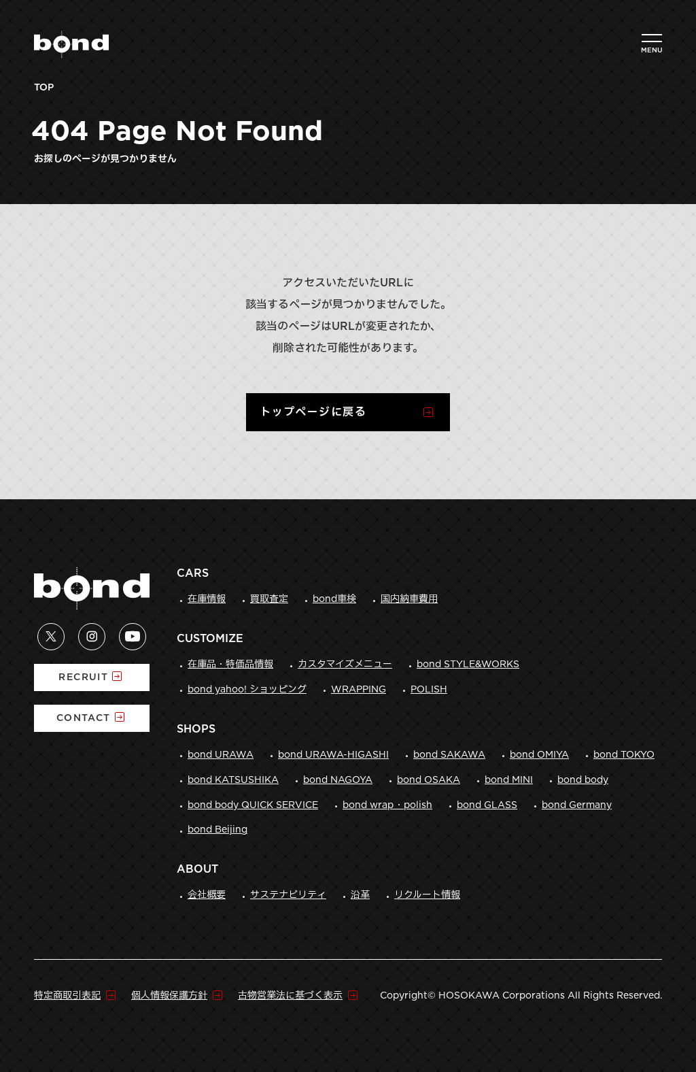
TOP (44, 88)
